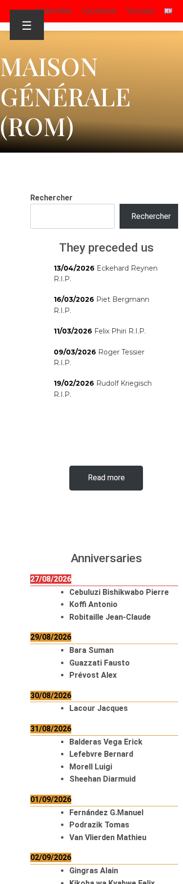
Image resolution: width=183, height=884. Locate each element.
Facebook (99, 11)
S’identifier (54, 11)
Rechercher (51, 197)
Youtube (140, 11)
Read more (106, 477)
